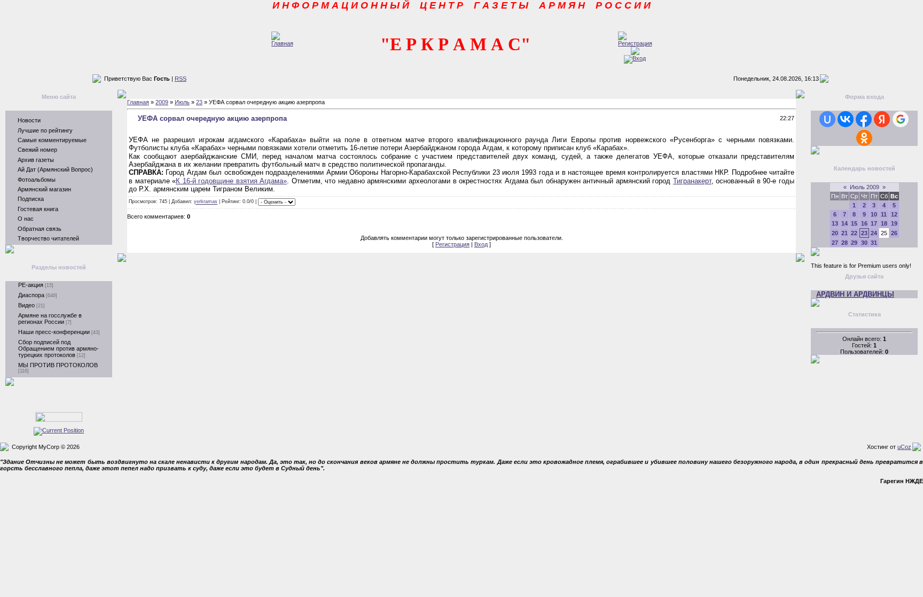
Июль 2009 (864, 187)
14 (844, 223)
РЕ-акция (30, 285)
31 (874, 242)
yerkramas (205, 202)
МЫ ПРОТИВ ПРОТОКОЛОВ (58, 365)
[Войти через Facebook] (864, 119)
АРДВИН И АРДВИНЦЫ (855, 294)
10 (874, 214)
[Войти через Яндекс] (882, 119)
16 (864, 223)
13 (835, 223)
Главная (138, 102)
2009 (161, 102)
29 (854, 242)
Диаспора (31, 295)
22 (854, 233)
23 (199, 102)
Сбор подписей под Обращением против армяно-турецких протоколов (58, 348)
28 (844, 242)
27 (835, 242)
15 (854, 223)
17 (874, 223)
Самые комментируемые (52, 140)
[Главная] (282, 43)
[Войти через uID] (827, 119)
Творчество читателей (48, 238)
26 (894, 233)
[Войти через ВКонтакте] (846, 119)
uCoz (904, 447)
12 (894, 214)
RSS (180, 78)
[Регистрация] (635, 43)
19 (894, 223)
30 (864, 242)
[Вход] (635, 58)
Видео (26, 305)
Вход (481, 244)
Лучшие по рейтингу (45, 130)
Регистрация (452, 244)
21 (844, 233)
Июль (182, 102)
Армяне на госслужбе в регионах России (50, 318)
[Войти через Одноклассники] (864, 138)
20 (835, 233)
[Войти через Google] (900, 119)
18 (884, 223)
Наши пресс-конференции (54, 332)
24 (874, 233)
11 (884, 214)
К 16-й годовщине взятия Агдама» (231, 181)
